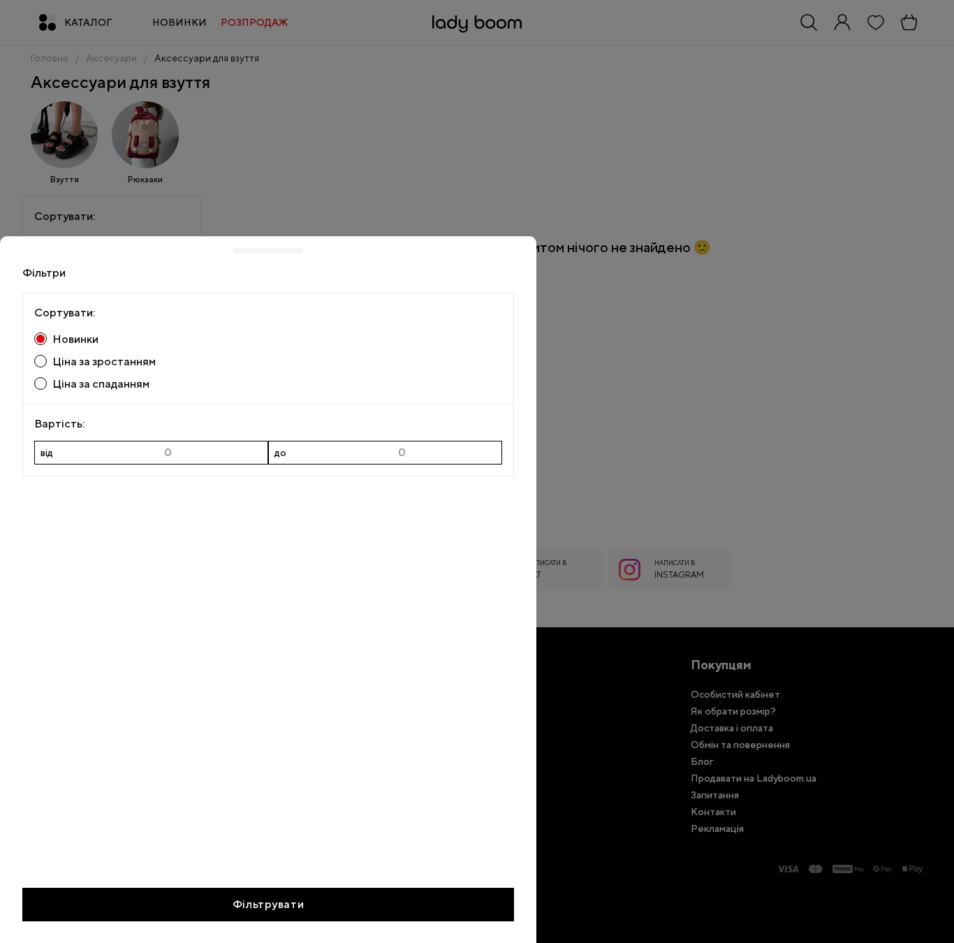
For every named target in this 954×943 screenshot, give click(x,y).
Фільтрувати (268, 903)
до (280, 452)
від (47, 452)
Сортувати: (64, 312)
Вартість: (59, 423)
